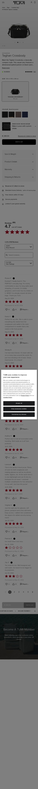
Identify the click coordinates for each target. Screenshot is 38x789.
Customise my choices (19, 414)
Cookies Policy (7, 397)
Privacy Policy (25, 395)
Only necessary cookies (19, 409)
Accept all (19, 403)
